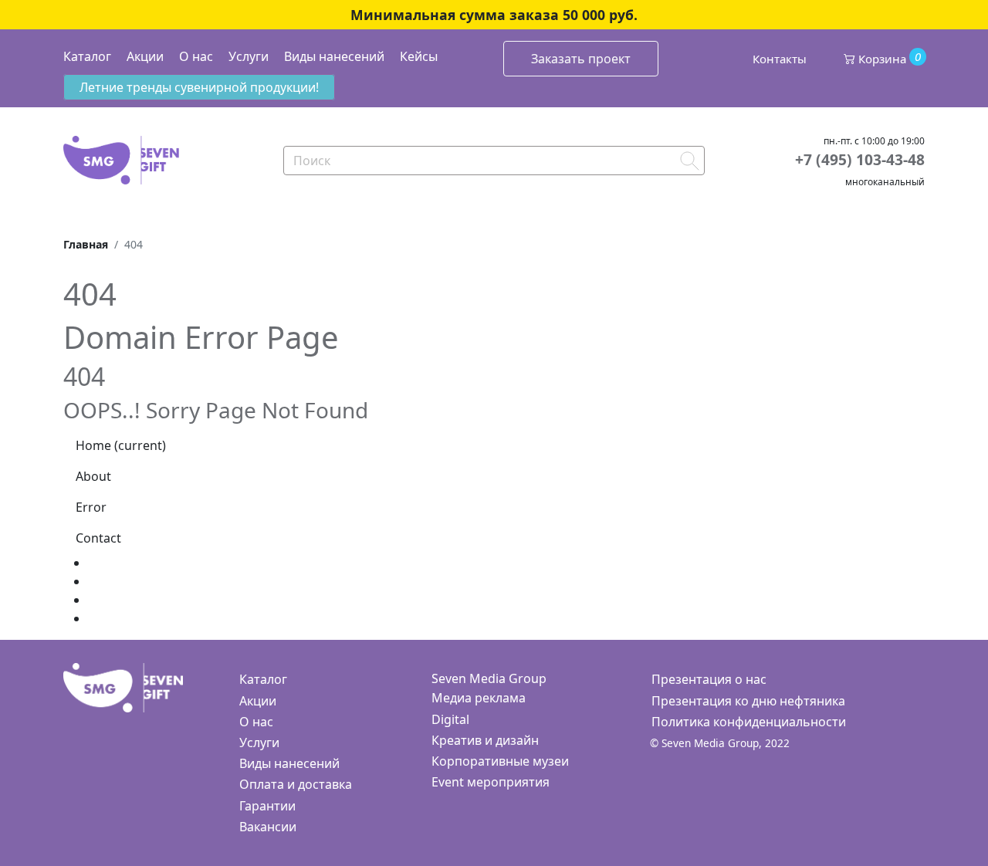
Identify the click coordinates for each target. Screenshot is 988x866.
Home (121, 445)
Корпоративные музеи (500, 761)
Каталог (87, 56)
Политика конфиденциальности (748, 721)
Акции (145, 56)
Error (91, 507)
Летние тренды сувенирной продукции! (199, 87)
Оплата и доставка (295, 784)
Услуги (248, 56)
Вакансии (267, 826)
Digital (450, 719)
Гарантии (267, 805)
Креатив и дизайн (485, 740)
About (93, 476)
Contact (98, 537)
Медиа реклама (478, 697)
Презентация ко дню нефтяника (748, 700)
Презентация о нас (708, 679)
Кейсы (419, 56)
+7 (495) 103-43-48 (860, 159)
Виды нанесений (334, 56)
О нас (196, 56)
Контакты (780, 58)
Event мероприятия (490, 781)
